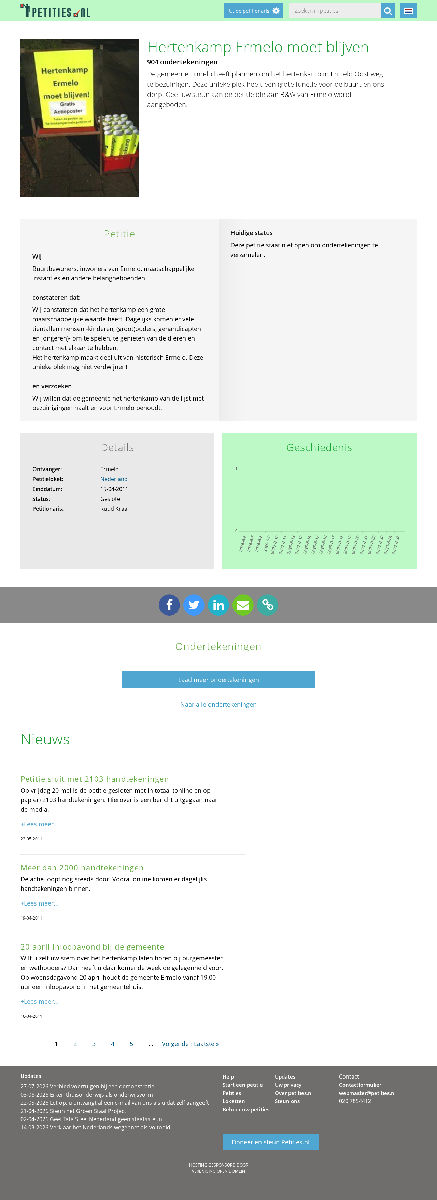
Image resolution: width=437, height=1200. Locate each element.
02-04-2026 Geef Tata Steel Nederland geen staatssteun (91, 1119)
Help (228, 1076)
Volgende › (177, 1044)
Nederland (114, 479)
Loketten (234, 1101)
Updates (285, 1076)
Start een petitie (243, 1084)
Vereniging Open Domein (218, 1171)
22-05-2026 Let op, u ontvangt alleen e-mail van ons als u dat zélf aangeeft (114, 1103)
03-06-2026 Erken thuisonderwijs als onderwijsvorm (86, 1094)
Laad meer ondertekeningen (218, 680)
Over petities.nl (294, 1092)
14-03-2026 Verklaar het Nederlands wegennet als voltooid (95, 1127)
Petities (232, 1092)
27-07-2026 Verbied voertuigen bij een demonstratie (87, 1086)
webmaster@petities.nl (367, 1092)
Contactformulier (360, 1084)
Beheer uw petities (246, 1109)
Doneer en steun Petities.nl (271, 1142)
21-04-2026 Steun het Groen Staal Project (73, 1111)
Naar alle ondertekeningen (218, 704)
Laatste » (206, 1044)
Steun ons (287, 1101)
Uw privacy (288, 1084)
